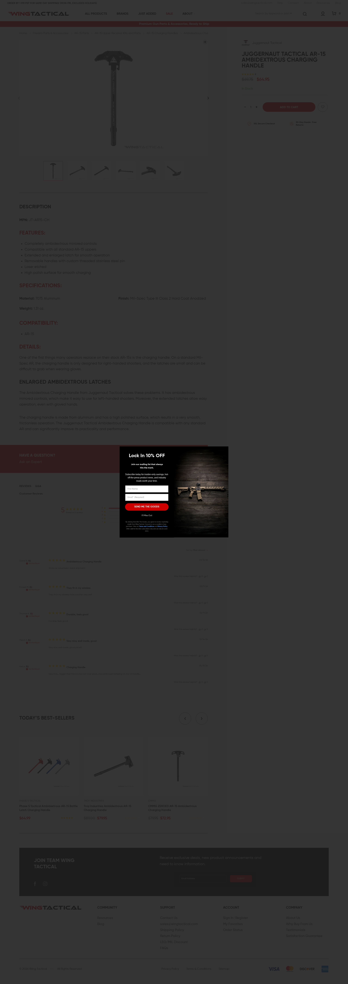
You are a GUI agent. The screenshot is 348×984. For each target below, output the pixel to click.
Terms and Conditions (146, 526)
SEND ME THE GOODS (146, 507)
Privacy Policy (162, 526)
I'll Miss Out (147, 515)
